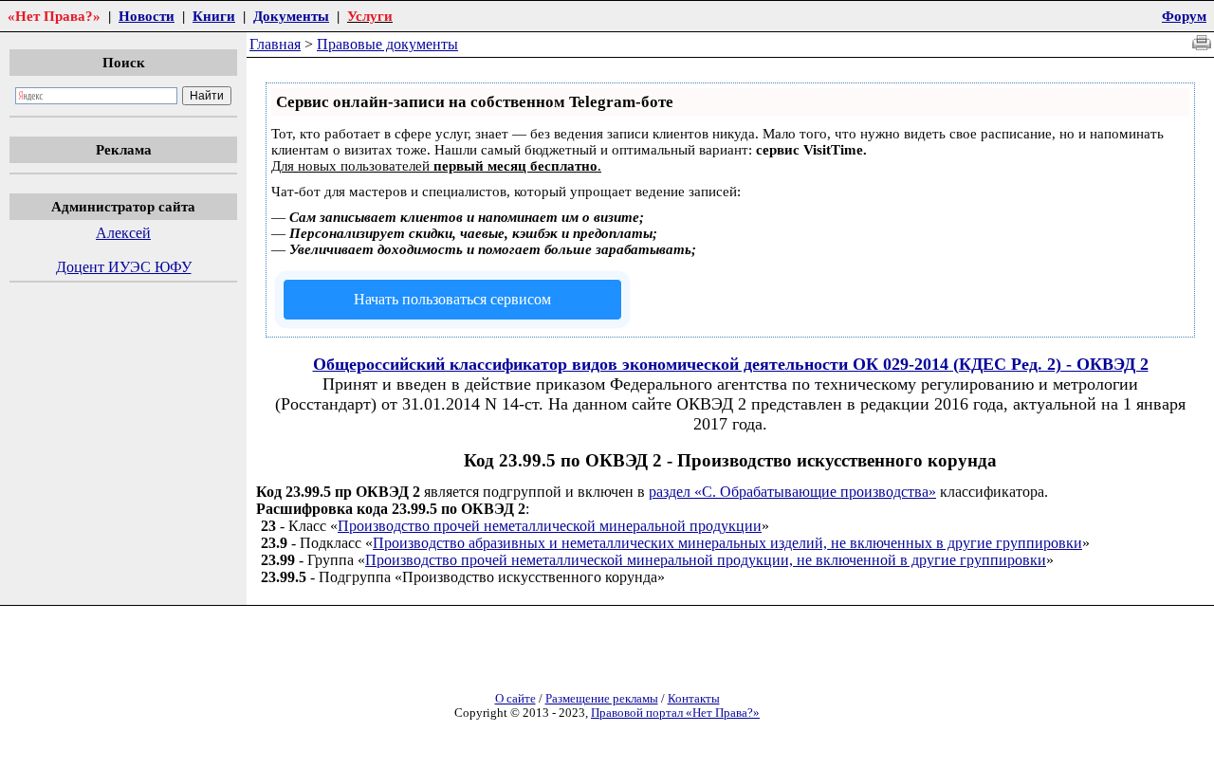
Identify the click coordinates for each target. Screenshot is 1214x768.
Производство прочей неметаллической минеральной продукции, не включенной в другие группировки (705, 560)
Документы (291, 16)
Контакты (694, 698)
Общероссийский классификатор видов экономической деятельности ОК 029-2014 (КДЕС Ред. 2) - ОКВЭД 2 (731, 364)
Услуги (370, 16)
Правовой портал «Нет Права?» (675, 713)
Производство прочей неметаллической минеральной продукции (550, 526)
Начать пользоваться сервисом (452, 299)
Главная (275, 44)
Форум (1184, 16)
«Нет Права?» (54, 16)
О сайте (515, 698)
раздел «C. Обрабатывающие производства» (792, 492)
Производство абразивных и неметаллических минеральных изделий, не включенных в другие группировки (727, 543)
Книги (214, 16)
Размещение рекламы (601, 698)
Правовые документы (387, 44)
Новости (147, 16)
